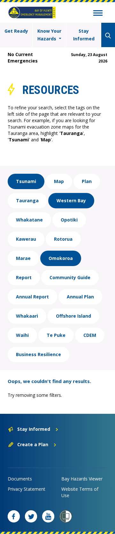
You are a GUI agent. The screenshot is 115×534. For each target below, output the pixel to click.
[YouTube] (48, 516)
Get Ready (16, 31)
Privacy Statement (26, 489)
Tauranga (27, 200)
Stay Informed (84, 35)
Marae (23, 258)
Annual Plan (80, 297)
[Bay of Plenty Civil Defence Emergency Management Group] (32, 12)
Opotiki (69, 220)
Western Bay (71, 200)
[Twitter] (31, 516)
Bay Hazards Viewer (82, 479)
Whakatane (29, 220)
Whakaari (27, 316)
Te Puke (56, 335)
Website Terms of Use (79, 492)
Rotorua (63, 239)
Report (24, 277)
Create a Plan (33, 444)
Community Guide (70, 277)
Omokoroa (61, 258)
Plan (87, 181)
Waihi (22, 335)
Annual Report (32, 297)
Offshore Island (73, 316)
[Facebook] (14, 516)
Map (59, 181)
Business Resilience (38, 354)
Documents (20, 479)
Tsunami (26, 181)
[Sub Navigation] (97, 13)
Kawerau (26, 239)
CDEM (89, 335)
